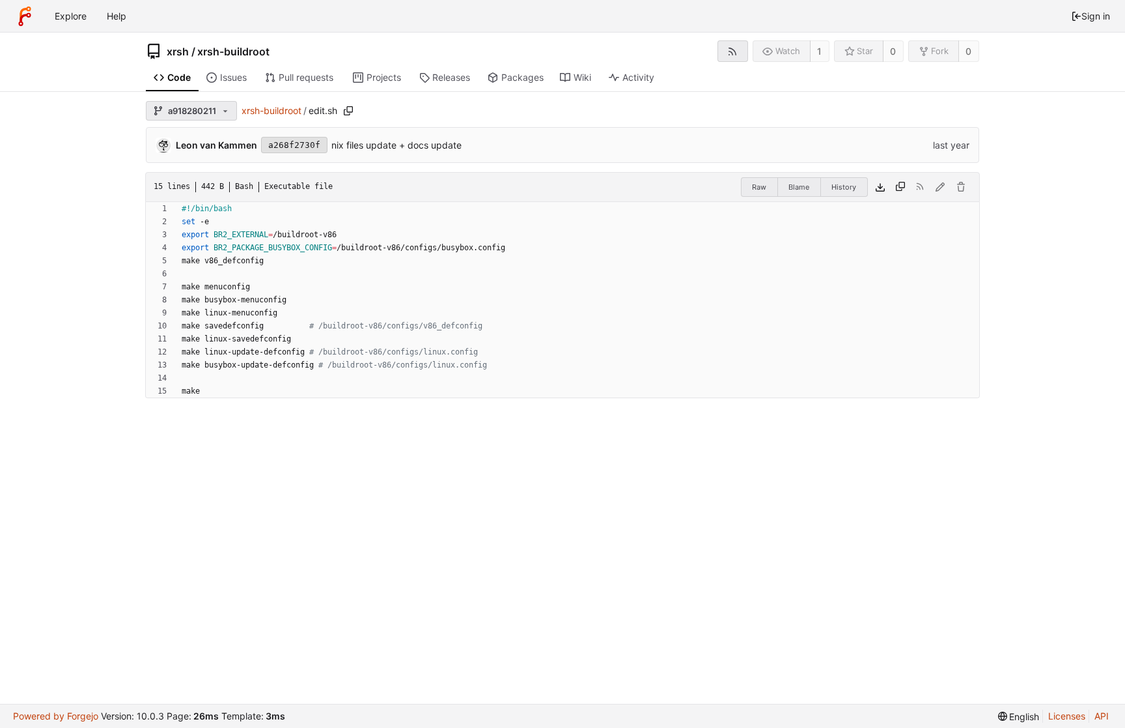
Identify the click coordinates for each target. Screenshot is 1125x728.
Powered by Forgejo (55, 715)
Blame (798, 187)
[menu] (1019, 716)
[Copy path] (348, 111)
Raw (759, 187)
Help (116, 16)
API (1101, 715)
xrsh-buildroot (233, 51)
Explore (71, 16)
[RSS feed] (732, 51)
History (843, 187)
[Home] (25, 16)
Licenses (1066, 715)
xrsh (178, 51)
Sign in (1095, 16)
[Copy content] (900, 187)
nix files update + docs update (396, 145)
